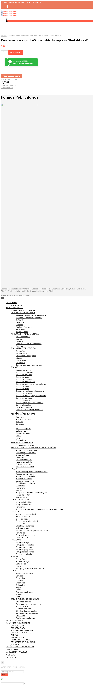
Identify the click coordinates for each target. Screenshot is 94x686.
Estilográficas (22, 353)
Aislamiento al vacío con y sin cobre (31, 315)
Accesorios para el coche (26, 450)
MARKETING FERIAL (15, 620)
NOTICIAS (10, 655)
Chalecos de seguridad (26, 452)
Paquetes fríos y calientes (27, 613)
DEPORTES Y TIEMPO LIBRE (23, 414)
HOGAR (14, 469)
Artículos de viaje (23, 419)
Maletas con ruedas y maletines (29, 409)
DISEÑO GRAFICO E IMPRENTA (20, 647)
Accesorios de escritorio (26, 514)
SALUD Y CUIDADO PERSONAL (25, 599)
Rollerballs (20, 362)
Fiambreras (21, 488)
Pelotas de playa (23, 433)
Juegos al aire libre (24, 502)
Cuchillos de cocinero (25, 483)
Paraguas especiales (25, 545)
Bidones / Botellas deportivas (29, 317)
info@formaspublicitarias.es (13, 2)
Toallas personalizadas (25, 618)
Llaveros (19, 341)
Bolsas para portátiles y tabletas (29, 402)
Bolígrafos (20, 351)
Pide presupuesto (11, 76)
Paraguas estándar (24, 547)
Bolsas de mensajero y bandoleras (31, 384)
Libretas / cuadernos (25, 526)
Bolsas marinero (23, 400)
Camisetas (20, 578)
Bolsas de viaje (22, 386)
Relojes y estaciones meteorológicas (31, 492)
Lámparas (20, 457)
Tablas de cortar (23, 495)
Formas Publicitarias (21, 295)
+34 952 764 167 (34, 2)
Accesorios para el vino (26, 476)
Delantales (20, 485)
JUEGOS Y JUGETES (20, 500)
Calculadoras (21, 523)
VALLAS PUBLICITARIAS (16, 652)
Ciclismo (19, 426)
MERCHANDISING (14, 308)
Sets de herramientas (25, 466)
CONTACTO (11, 658)
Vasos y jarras (22, 497)
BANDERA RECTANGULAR (22, 630)
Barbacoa (20, 424)
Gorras (19, 589)
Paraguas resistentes (25, 552)
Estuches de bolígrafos (26, 355)
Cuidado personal (23, 608)
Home (3, 36)
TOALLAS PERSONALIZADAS (23, 310)
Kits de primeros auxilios (26, 611)
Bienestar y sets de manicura (28, 604)
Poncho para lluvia (24, 554)
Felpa (18, 587)
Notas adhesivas (23, 528)
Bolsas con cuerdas (24, 372)
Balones (19, 421)
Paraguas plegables (24, 549)
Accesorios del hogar (25, 474)
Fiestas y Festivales (24, 327)
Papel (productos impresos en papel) (32, 530)
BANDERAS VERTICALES (21, 632)
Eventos (19, 324)
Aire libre (20, 417)
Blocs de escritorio (24, 516)
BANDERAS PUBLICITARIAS (18, 623)
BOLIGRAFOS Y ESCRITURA (23, 348)
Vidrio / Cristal (22, 331)
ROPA (13, 571)
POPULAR (15, 557)
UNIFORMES (11, 303)
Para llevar (20, 329)
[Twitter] (5, 82)
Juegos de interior (24, 504)
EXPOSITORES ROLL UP (21, 639)
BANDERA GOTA (18, 628)
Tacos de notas (22, 537)
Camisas (19, 576)
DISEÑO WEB (12, 650)
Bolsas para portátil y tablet (27, 521)
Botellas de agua (23, 561)
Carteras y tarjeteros (24, 407)
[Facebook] (2, 82)
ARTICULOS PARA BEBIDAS (23, 313)
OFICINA (15, 512)
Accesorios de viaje (24, 370)
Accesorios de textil (24, 573)
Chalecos (20, 580)
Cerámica (20, 322)
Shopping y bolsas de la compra (30, 391)
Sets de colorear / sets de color (29, 365)
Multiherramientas (24, 459)
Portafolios (20, 533)
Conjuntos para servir (25, 481)
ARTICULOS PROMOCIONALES (25, 334)
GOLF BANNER (17, 637)
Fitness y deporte (23, 428)
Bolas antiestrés (23, 336)
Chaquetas (20, 583)
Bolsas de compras (24, 379)
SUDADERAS (16, 305)
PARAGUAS (16, 540)
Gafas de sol (21, 431)
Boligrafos (20, 559)
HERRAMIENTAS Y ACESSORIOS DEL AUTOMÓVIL (33, 448)
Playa (18, 438)
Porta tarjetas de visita (25, 535)
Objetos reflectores (24, 464)
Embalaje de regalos (25, 445)
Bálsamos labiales (23, 601)
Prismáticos (21, 440)
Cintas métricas (22, 455)
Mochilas (20, 412)
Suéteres (20, 596)
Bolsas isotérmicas (24, 398)
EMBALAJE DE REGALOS (22, 443)
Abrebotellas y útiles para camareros (31, 471)
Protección (20, 615)
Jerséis (19, 594)
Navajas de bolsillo (24, 462)
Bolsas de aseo (22, 377)
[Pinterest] (7, 82)
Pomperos (20, 507)
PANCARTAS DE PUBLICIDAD (23, 642)
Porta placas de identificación (28, 343)
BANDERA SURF (18, 626)
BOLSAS (14, 367)
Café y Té (20, 320)
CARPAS (14, 635)
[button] (6, 19)
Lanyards (20, 339)
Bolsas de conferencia (25, 381)
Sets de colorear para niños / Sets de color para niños (39, 509)
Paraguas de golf (23, 542)
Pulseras (19, 346)
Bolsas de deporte (24, 393)
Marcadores (21, 360)
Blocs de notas (22, 519)
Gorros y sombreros (24, 592)
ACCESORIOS (16, 644)
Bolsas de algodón (24, 374)
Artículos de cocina (24, 478)
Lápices (19, 358)
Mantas (19, 490)
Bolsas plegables (23, 405)
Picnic (18, 435)
